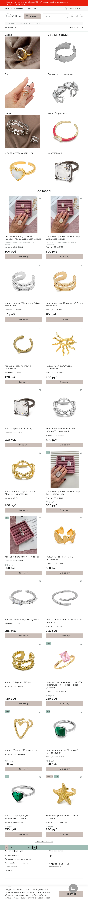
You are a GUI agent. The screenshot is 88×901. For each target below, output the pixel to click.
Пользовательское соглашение (18, 859)
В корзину (23, 256)
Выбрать (23, 445)
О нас (28, 8)
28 (29, 847)
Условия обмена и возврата (16, 863)
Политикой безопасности (39, 898)
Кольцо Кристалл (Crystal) (18, 428)
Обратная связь (11, 867)
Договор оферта (12, 855)
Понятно (71, 893)
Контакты (18, 8)
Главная (13, 23)
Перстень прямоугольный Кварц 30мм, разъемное (63, 492)
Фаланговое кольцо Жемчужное (22, 619)
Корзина (8, 871)
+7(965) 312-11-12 (75, 8)
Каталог (8, 8)
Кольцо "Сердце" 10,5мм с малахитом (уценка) (18, 816)
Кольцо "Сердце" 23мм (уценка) (21, 750)
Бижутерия (25, 23)
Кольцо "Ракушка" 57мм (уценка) (22, 557)
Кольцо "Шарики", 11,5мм (18, 682)
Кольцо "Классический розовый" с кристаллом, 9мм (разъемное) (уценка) (64, 685)
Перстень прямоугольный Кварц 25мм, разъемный (63, 237)
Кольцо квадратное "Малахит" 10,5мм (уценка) (62, 751)
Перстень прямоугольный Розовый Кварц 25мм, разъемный (23, 237)
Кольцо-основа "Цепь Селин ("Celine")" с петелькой (61, 430)
